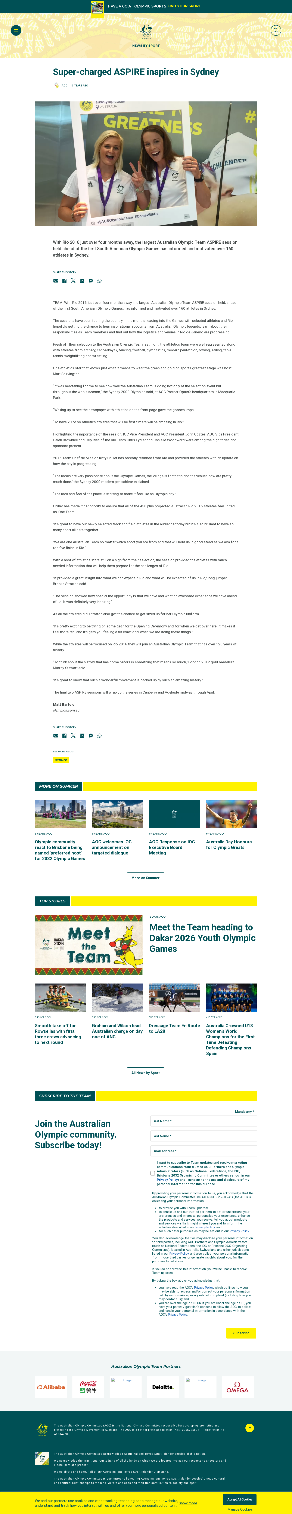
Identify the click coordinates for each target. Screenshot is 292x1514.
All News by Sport (145, 1073)
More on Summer (145, 878)
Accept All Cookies (239, 1499)
